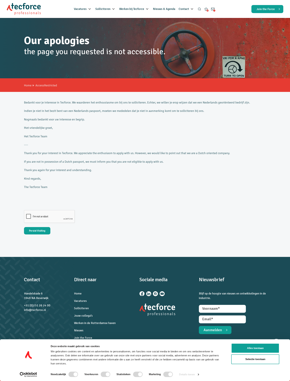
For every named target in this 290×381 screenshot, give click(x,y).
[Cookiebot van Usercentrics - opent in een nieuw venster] (28, 374)
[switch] (105, 374)
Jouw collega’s (83, 315)
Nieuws (78, 330)
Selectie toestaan (255, 359)
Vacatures (80, 9)
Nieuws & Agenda (164, 9)
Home (28, 85)
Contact (184, 9)
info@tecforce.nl (35, 310)
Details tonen (187, 374)
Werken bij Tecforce (131, 9)
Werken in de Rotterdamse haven (95, 323)
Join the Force (83, 338)
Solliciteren (102, 9)
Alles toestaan (255, 348)
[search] (199, 9)
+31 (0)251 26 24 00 (37, 305)
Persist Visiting (37, 230)
